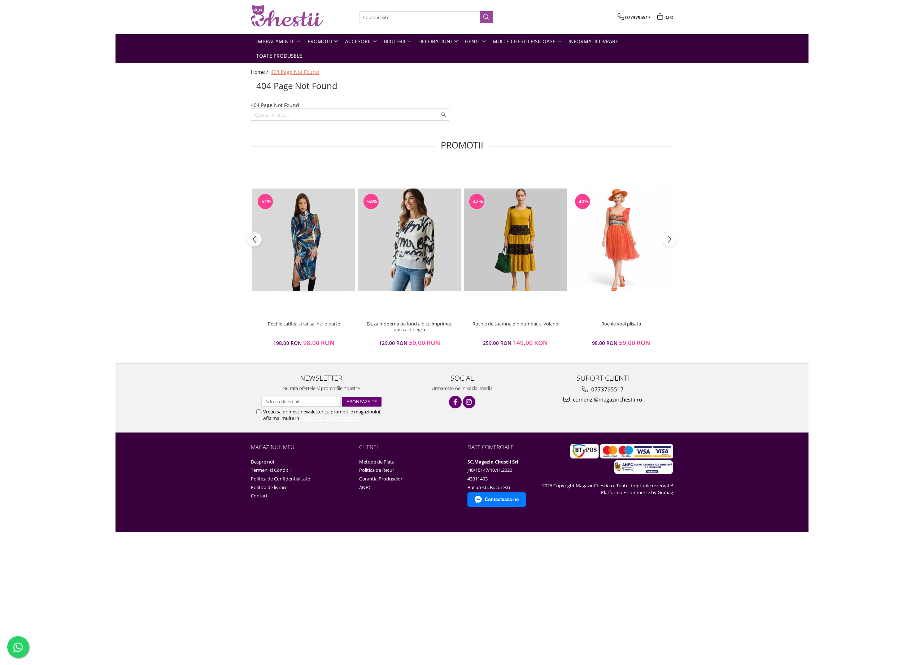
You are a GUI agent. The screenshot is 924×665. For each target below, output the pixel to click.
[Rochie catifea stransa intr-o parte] (303, 240)
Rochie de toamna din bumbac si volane (515, 324)
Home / (260, 71)
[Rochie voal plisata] (621, 240)
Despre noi (262, 461)
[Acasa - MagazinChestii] (287, 17)
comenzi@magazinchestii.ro (606, 399)
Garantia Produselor (380, 478)
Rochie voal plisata (621, 324)
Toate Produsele (279, 55)
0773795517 (607, 389)
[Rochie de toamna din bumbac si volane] (515, 240)
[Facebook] (455, 402)
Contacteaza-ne (502, 499)
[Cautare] (486, 17)
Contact (259, 495)
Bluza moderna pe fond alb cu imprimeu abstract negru (410, 327)
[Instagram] (469, 402)
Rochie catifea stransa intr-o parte (304, 324)
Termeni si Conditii (271, 470)
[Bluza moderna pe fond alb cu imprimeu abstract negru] (409, 240)
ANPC (365, 487)
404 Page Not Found (295, 71)
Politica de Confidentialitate (329, 418)
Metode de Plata (377, 461)
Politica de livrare (269, 487)
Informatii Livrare (593, 41)
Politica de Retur (376, 470)
